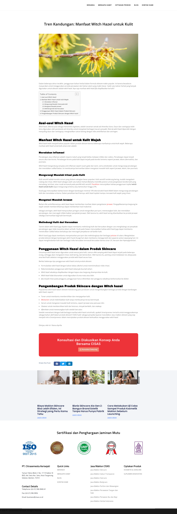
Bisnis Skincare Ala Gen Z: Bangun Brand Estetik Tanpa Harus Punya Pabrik (88, 408)
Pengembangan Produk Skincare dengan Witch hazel (59, 113)
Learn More (41, 417)
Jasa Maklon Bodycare (99, 482)
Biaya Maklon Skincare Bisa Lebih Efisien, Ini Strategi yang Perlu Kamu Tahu (52, 410)
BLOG (59, 478)
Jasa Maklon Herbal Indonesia (102, 501)
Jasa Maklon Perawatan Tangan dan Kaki (104, 491)
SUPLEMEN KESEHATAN (133, 474)
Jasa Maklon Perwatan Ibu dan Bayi (104, 497)
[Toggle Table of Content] (76, 94)
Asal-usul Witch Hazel (48, 97)
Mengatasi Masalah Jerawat (53, 106)
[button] (57, 364)
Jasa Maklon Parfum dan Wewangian (105, 486)
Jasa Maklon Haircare (99, 478)
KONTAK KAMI (62, 482)
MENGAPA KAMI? (63, 474)
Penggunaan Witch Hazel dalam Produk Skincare (58, 111)
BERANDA (61, 470)
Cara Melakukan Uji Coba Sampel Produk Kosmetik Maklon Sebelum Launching (122, 410)
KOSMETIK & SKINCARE (132, 470)
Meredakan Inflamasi (51, 102)
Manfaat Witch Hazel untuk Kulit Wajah (55, 100)
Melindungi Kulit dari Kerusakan (54, 109)
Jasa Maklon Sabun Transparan (102, 474)
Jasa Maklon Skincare (99, 470)
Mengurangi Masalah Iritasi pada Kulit (56, 104)
